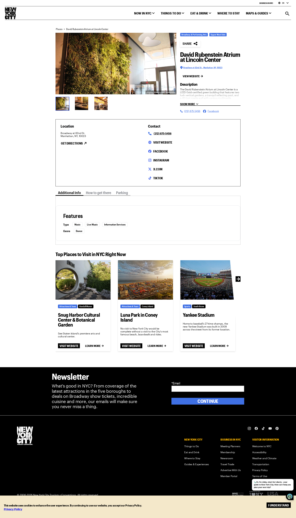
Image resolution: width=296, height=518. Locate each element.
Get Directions (72, 143)
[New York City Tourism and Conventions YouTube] (270, 428)
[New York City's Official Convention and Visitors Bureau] (239, 495)
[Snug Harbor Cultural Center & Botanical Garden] (83, 280)
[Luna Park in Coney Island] (145, 280)
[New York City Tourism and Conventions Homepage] (25, 436)
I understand (278, 505)
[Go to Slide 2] (82, 103)
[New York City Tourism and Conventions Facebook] (256, 428)
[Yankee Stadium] (207, 280)
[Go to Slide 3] (102, 103)
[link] (196, 447)
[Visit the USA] (272, 495)
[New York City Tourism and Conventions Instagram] (249, 428)
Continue (207, 401)
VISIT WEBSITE (69, 346)
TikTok (158, 178)
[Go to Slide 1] (63, 103)
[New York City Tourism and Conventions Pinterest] (277, 428)
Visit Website (162, 142)
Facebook (160, 151)
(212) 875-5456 (162, 133)
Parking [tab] (122, 192)
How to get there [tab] (98, 192)
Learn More (93, 345)
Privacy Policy (13, 509)
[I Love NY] (256, 495)
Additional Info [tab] (69, 192)
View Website (191, 76)
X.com (157, 169)
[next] (238, 279)
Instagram (161, 160)
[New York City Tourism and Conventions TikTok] (263, 428)
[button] (144, 13)
